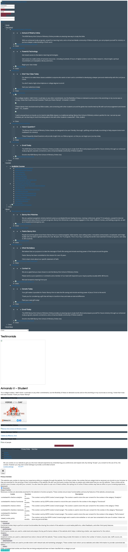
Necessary (6, 488)
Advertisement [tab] (5, 539)
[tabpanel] (64, 506)
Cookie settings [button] (8, 467)
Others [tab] (3, 545)
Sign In (3, 4)
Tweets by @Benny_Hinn (9, 436)
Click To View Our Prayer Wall (64, 446)
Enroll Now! (8, 458)
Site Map (34, 449)
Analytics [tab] (3, 533)
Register (3, 16)
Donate (6, 454)
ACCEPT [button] (21, 467)
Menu (3, 22)
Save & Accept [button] (5, 550)
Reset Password (6, 14)
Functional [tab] (4, 521)
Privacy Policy (25, 449)
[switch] (1, 523)
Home (6, 452)
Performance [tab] (5, 527)
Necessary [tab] (4, 486)
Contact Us (7, 456)
